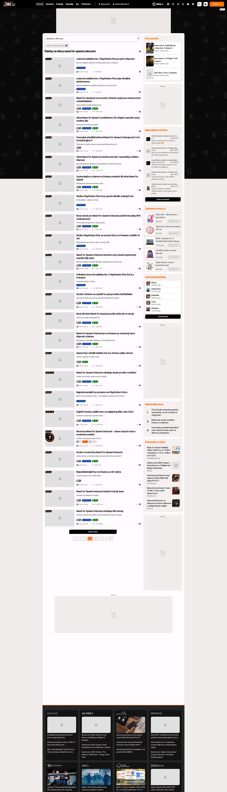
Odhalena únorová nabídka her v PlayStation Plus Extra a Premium (105, 276)
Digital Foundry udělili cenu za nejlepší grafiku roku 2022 (104, 411)
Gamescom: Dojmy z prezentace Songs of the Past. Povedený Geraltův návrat (163, 754)
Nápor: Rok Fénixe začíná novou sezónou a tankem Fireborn (94, 788)
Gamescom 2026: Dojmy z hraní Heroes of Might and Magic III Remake (158, 465)
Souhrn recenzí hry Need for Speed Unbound (99, 452)
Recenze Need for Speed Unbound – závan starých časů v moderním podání (106, 433)
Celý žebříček (163, 317)
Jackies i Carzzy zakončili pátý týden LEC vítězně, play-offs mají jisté (61, 788)
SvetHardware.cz (153, 458)
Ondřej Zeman (83, 424)
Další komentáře (163, 199)
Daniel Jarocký (83, 72)
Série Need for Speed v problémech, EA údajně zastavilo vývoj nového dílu (108, 119)
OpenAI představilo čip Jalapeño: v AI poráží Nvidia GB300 (130, 750)
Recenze (48, 431)
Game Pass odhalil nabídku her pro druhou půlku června (104, 353)
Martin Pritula (83, 465)
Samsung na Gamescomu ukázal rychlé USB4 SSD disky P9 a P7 (158, 478)
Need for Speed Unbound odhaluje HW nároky (99, 511)
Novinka (48, 59)
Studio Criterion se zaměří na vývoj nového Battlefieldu (104, 294)
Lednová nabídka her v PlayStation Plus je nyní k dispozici (105, 58)
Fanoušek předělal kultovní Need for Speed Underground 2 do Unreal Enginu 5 (108, 139)
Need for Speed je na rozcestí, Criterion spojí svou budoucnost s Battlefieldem (108, 100)
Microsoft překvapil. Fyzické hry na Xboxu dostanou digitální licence (61, 750)
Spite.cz (150, 508)
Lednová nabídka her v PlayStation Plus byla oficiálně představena (103, 80)
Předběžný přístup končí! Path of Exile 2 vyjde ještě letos (59, 736)
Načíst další (93, 532)
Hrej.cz (149, 471)
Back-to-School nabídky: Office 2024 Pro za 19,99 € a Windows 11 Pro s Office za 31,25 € (158, 451)
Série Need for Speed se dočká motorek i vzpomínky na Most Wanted (107, 158)
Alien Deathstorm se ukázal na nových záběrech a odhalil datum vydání (159, 503)
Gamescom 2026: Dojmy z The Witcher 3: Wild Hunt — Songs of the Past (95, 754)
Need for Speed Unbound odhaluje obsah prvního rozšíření (106, 372)
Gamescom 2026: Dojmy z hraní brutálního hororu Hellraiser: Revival (96, 746)
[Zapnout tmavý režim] (205, 4)
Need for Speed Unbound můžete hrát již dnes (100, 491)
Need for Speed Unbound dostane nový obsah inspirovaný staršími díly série (106, 256)
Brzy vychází (151, 38)
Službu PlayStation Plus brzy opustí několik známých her (105, 196)
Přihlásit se (216, 4)
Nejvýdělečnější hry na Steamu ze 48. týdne (98, 471)
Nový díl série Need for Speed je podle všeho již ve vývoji (105, 313)
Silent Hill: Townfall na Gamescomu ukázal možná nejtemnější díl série (165, 736)
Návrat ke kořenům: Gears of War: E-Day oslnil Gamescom (159, 490)
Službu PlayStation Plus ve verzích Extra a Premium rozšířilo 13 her (108, 237)
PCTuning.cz (151, 483)
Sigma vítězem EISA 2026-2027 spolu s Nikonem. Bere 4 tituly (163, 788)
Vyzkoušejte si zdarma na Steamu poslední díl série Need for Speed (107, 178)
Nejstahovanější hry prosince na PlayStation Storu (101, 392)
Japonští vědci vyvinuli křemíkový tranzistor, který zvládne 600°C (129, 743)
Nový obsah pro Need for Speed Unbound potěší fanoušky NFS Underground (108, 217)
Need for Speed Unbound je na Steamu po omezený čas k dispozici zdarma (105, 335)
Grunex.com (151, 496)
